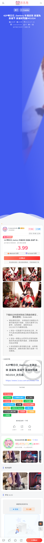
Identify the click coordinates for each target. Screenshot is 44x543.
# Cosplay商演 (29, 404)
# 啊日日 (29, 408)
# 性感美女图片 (19, 397)
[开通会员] (40, 523)
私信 (39, 229)
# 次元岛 (7, 401)
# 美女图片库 (17, 401)
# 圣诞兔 (7, 415)
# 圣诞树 (31, 411)
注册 (29, 509)
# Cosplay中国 (9, 404)
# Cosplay (8, 397)
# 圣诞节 (22, 411)
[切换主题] (40, 529)
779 (22, 443)
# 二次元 (29, 397)
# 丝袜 (6, 408)
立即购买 (22, 258)
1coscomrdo (13, 228)
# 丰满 (19, 404)
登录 (16, 509)
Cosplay (9, 394)
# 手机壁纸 (28, 401)
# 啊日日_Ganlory (17, 408)
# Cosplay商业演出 (10, 411)
